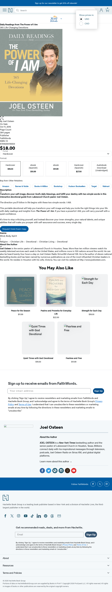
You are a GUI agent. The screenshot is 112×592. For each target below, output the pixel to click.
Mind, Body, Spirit (8, 235)
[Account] (101, 10)
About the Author (8, 244)
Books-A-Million (41, 186)
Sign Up (98, 391)
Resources (8, 565)
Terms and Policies (12, 572)
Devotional (31, 241)
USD (87, 18)
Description (5, 190)
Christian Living (46, 241)
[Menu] (5, 10)
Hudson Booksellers (76, 186)
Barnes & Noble (21, 186)
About (6, 558)
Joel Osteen (8, 121)
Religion (4, 241)
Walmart (106, 186)
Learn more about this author (55, 461)
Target (94, 186)
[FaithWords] (61, 18)
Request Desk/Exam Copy (14, 228)
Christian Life (17, 241)
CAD (87, 23)
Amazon (5, 186)
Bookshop (58, 186)
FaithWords (5, 138)
